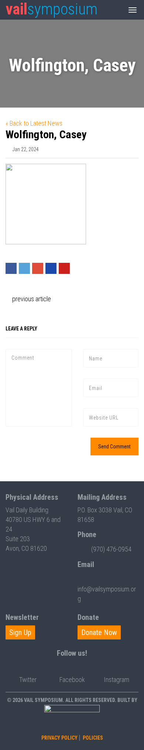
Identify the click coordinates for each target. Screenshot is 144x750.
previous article (31, 299)
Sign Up (20, 632)
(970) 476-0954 (111, 549)
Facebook (72, 679)
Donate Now (99, 632)
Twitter (28, 679)
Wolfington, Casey (46, 134)
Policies (93, 738)
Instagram (116, 679)
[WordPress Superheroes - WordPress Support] (72, 718)
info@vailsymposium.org (107, 594)
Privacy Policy (59, 738)
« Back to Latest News (34, 123)
